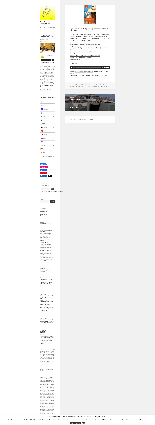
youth (49, 260)
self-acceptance (47, 251)
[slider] (52, 60)
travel (51, 257)
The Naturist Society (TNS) (46, 310)
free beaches (47, 237)
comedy (42, 234)
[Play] (43, 60)
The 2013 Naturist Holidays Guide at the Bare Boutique (85, 44)
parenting (49, 247)
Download (90, 71)
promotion (49, 250)
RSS (102, 75)
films (45, 236)
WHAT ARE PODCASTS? (45, 89)
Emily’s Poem (73, 54)
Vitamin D (106, 86)
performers (43, 250)
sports (47, 254)
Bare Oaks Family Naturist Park (47, 296)
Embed (72, 73)
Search (41, 199)
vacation (42, 259)
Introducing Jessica (44, 213)
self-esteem (42, 253)
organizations (43, 247)
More (105, 75)
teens (41, 256)
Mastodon (42, 311)
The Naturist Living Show (45, 23)
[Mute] (105, 67)
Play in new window (80, 71)
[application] (47, 60)
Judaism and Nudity (44, 210)
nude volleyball (43, 246)
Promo (41, 271)
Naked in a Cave (43, 214)
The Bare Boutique (44, 297)
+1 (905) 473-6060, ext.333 (46, 282)
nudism (48, 246)
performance (44, 248)
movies (48, 239)
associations (50, 230)
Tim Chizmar (44, 257)
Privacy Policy (73, 119)
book (49, 231)
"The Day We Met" (48, 321)
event (52, 234)
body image (44, 231)
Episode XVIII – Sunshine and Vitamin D (81, 57)
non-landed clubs (48, 244)
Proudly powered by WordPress (85, 119)
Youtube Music (95, 75)
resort (41, 251)
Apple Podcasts (80, 75)
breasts (41, 233)
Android (88, 75)
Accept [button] (72, 423)
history (42, 239)
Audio (72, 84)
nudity (53, 246)
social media (43, 254)
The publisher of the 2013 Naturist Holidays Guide (84, 46)
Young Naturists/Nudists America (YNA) (81, 52)
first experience (51, 236)
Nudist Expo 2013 (75, 59)
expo (74, 86)
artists (45, 230)
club (49, 233)
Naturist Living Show (45, 270)
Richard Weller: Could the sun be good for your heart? (85, 55)
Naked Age (42, 240)
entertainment (47, 234)
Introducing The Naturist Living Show (52, 55)
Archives (42, 222)
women (49, 259)
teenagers (52, 254)
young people (43, 260)
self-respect (48, 253)
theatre (45, 256)
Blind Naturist (43, 215)
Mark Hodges (43, 322)
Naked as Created (44, 211)
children (46, 233)
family (42, 236)
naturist (42, 244)
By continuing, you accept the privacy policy (52, 191)
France (42, 237)
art (41, 230)
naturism (46, 242)
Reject (83, 423)
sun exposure (97, 86)
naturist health (90, 86)
